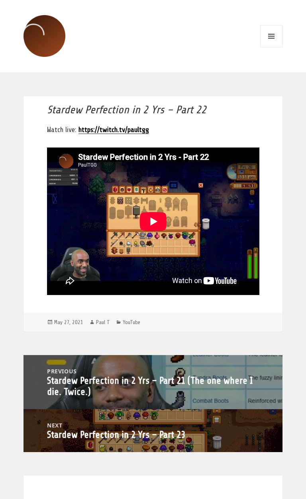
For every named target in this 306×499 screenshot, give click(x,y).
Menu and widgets (271, 36)
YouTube (131, 322)
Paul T (103, 322)
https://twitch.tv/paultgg (113, 130)
